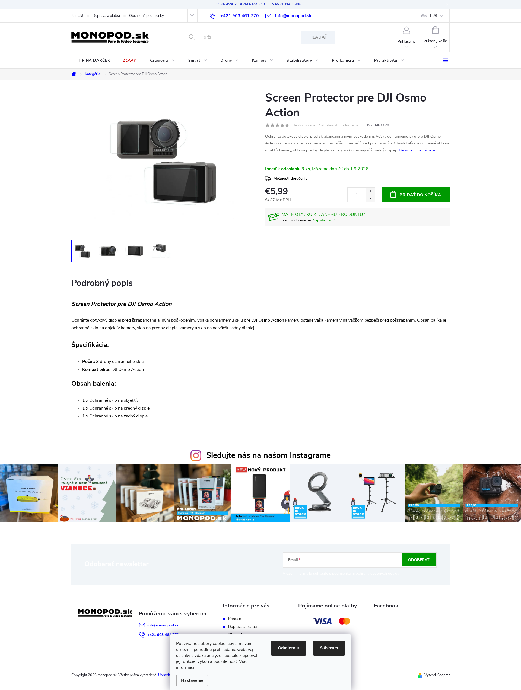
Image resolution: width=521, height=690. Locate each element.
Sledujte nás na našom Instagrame (268, 455)
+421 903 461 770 (163, 634)
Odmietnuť (288, 648)
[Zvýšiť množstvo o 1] (370, 191)
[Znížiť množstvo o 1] (370, 198)
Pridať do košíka (420, 195)
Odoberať (419, 559)
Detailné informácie (415, 150)
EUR (433, 15)
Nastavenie (192, 680)
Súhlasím (329, 648)
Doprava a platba (106, 15)
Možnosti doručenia (291, 178)
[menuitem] (93, 60)
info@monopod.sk (163, 625)
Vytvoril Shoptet (437, 675)
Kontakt (77, 15)
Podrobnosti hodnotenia (337, 125)
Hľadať (318, 37)
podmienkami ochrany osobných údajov (365, 573)
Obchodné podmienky (146, 15)
